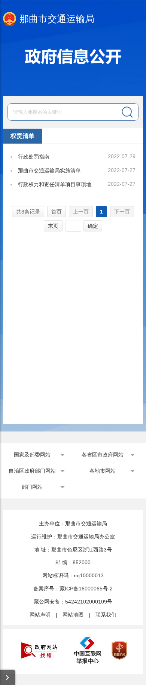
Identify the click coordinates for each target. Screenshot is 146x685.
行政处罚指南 (33, 157)
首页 (56, 212)
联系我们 (105, 615)
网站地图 (73, 615)
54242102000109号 (88, 602)
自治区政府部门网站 (32, 471)
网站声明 (40, 615)
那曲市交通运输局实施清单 (49, 170)
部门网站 (32, 487)
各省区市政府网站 (103, 455)
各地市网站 (102, 471)
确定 (93, 226)
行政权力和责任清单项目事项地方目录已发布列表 (58, 184)
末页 (53, 226)
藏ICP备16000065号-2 (86, 589)
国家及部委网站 (32, 455)
